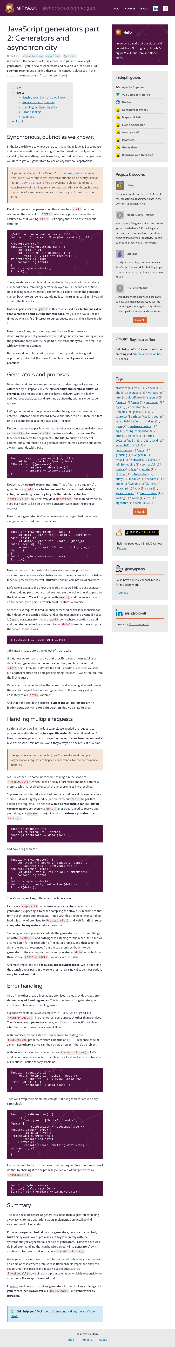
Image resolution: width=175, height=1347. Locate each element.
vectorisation (148, 493)
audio (119, 484)
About (103, 1340)
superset (152, 397)
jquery (120, 426)
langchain (140, 455)
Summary (28, 117)
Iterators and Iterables (137, 155)
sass (149, 488)
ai (146, 412)
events (121, 402)
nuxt (118, 397)
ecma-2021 (123, 445)
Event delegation (133, 125)
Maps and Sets (132, 117)
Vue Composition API (136, 95)
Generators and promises (38, 102)
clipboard (121, 474)
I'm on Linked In (139, 624)
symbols (134, 484)
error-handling (34, 56)
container (152, 402)
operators (136, 407)
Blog (71, 1340)
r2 (144, 440)
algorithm (122, 503)
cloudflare (134, 397)
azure (119, 417)
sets (141, 450)
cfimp (130, 185)
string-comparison (137, 431)
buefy (119, 479)
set (156, 417)
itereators (134, 436)
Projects (86, 1340)
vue (137, 388)
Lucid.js (131, 254)
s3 (137, 445)
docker (152, 388)
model (146, 469)
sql (117, 431)
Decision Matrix (137, 288)
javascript (122, 488)
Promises (128, 140)
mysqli (120, 460)
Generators (130, 147)
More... (120, 58)
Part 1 (19, 88)
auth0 (150, 484)
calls (41, 389)
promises (70, 56)
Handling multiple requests (39, 107)
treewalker (141, 474)
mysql (119, 407)
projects (130, 8)
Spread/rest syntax (135, 110)
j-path (133, 417)
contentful (148, 464)
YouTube (122, 592)
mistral (120, 469)
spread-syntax (125, 493)
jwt (148, 498)
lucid (155, 440)
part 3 (14, 1286)
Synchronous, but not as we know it (45, 97)
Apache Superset (133, 87)
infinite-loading (125, 464)
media (135, 498)
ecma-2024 (123, 421)
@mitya (121, 548)
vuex (137, 488)
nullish (132, 440)
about (144, 8)
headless (152, 479)
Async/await (130, 132)
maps (135, 402)
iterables (121, 412)
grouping (121, 455)
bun (133, 469)
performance (124, 450)
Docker (127, 102)
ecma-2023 (142, 503)
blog (116, 8)
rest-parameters (140, 426)
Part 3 (19, 121)
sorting (120, 498)
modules (134, 479)
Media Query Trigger (140, 215)
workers (152, 393)
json (136, 412)
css (145, 417)
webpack (136, 460)
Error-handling (31, 112)
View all (140, 320)
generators (54, 56)
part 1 (88, 66)
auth (119, 436)
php (118, 393)
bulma (152, 460)
